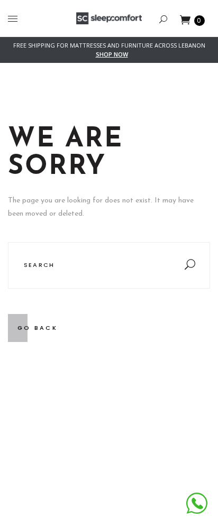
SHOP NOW (112, 54)
